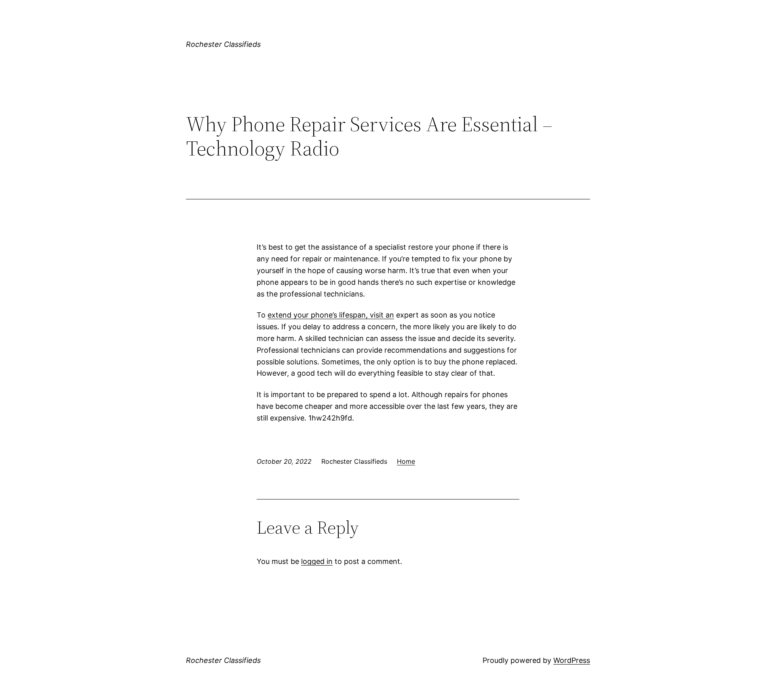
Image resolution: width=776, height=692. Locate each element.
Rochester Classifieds (223, 44)
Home (406, 461)
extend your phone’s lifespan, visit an (331, 315)
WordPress (571, 660)
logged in (317, 561)
